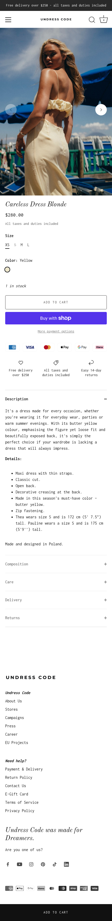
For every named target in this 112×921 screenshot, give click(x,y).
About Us (13, 701)
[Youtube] (19, 863)
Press (10, 726)
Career (11, 734)
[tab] (56, 481)
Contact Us (15, 785)
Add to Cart (56, 912)
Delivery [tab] (13, 600)
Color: (18, 260)
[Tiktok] (54, 863)
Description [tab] (16, 399)
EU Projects (16, 742)
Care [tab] (9, 582)
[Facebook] (7, 863)
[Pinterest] (43, 863)
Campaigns (14, 717)
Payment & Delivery (24, 769)
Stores (11, 709)
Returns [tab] (12, 618)
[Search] (92, 20)
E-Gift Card (16, 794)
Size (9, 235)
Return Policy (18, 777)
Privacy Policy (19, 810)
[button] (11, 109)
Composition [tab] (16, 564)
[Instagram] (31, 863)
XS (7, 245)
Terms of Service (22, 802)
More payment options (56, 331)
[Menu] (8, 19)
